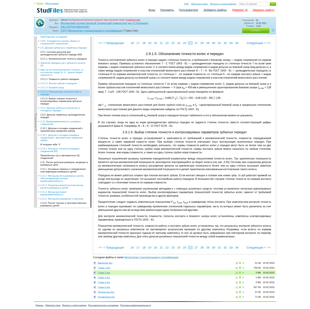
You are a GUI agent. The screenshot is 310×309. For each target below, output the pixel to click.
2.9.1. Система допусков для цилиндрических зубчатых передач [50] (61, 53)
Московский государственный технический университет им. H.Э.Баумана (104, 23)
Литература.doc (106, 292)
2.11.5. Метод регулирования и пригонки (61, 198)
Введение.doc (105, 263)
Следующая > (256, 43)
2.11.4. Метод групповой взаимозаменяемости (53, 193)
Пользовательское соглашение (103, 305)
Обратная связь (199, 4)
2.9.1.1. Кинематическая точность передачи (63, 58)
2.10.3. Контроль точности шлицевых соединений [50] (59, 149)
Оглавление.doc (106, 297)
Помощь (40, 305)
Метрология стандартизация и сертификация (95, 30)
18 (143, 43)
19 (149, 43)
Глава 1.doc (104, 267)
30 (213, 43)
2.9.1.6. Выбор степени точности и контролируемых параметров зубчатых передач (61, 101)
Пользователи (188, 10)
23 (173, 43)
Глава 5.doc (104, 287)
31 (219, 43)
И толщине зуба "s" (50, 144)
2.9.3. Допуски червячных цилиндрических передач (62, 116)
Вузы (152, 10)
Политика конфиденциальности (135, 305)
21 (161, 43)
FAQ (186, 4)
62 (237, 267)
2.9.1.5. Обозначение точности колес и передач (61, 93)
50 (237, 292)
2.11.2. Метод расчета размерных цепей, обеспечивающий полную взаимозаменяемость (62, 178)
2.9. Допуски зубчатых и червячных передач (63, 47)
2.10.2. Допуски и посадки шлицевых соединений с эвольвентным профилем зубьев (61, 137)
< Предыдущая (113, 43)
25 (184, 43)
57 (237, 277)
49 (237, 263)
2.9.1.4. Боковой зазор (52, 87)
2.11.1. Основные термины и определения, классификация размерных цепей (63, 170)
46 (237, 297)
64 (237, 272)
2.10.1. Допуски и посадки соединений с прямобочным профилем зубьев (61, 129)
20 (155, 43)
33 (231, 43)
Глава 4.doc (104, 282)
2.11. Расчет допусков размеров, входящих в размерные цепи (64, 163)
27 (196, 43)
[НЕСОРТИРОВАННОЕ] (75, 27)
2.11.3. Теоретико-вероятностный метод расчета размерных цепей (61, 186)
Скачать (256, 30)
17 (138, 43)
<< (100, 43)
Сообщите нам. (133, 20)
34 (236, 43)
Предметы (167, 10)
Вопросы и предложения (223, 4)
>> (269, 43)
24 (178, 43)
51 (237, 287)
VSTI (63, 30)
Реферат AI (240, 10)
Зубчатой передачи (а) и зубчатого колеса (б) (62, 64)
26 (190, 43)
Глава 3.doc (104, 277)
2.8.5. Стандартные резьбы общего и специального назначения (60, 42)
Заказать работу (263, 10)
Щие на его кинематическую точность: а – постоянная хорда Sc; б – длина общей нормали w (62, 72)
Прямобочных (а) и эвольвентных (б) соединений (60, 156)
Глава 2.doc (104, 272)
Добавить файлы (215, 10)
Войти (40, 3)
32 (225, 43)
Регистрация (52, 3)
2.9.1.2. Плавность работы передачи (59, 79)
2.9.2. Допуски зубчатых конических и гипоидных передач (60, 109)
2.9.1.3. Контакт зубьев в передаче (58, 83)
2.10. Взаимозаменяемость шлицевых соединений (60, 122)
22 (167, 43)
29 (207, 43)
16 (132, 43)
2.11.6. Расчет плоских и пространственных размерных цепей (63, 204)
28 (202, 43)
